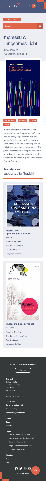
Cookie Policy (11, 409)
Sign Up (23, 370)
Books (8, 418)
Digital (8, 432)
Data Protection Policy (15, 405)
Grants (9, 426)
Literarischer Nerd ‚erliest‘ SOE (21, 438)
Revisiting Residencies (17, 442)
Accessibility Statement (15, 413)
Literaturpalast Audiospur (19, 434)
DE (29, 6)
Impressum (10, 401)
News (8, 459)
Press (8, 463)
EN (34, 6)
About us (9, 455)
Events (8, 422)
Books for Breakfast (17, 449)
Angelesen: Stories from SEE (20, 446)
